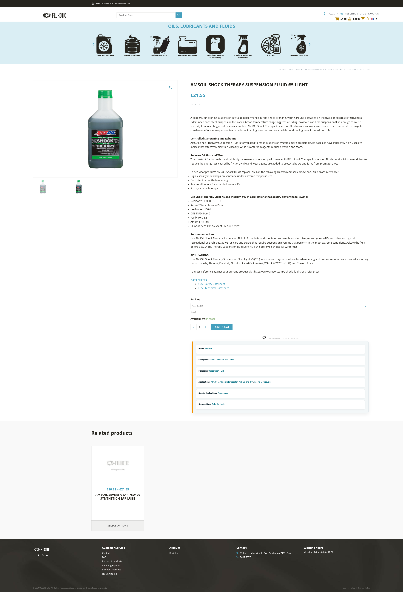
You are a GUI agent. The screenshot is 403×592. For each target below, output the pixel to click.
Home (282, 69)
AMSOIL (208, 348)
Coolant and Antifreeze (104, 55)
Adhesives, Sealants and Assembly (215, 56)
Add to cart (222, 327)
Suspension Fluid (216, 371)
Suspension (223, 393)
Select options (118, 525)
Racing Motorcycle (262, 382)
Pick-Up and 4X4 (245, 382)
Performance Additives (187, 55)
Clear (193, 312)
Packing (195, 299)
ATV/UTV (215, 382)
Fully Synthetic (218, 404)
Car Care (270, 55)
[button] (93, 44)
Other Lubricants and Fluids (302, 69)
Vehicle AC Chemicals (298, 55)
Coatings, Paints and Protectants (243, 56)
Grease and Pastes (132, 55)
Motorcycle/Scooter (229, 382)
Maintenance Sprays (159, 55)
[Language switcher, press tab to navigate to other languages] (374, 19)
